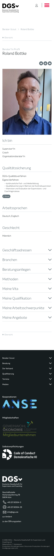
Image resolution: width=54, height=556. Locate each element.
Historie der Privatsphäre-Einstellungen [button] (37, 546)
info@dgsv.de (12, 512)
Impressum (18, 544)
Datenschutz (7, 544)
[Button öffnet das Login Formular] (36, 5)
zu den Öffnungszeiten (11, 521)
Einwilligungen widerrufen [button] (10, 548)
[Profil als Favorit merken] (41, 63)
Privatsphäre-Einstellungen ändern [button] (13, 546)
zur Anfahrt (7, 516)
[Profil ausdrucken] (45, 63)
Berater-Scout (9, 29)
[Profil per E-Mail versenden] (50, 63)
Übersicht (8, 37)
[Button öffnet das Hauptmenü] (47, 5)
